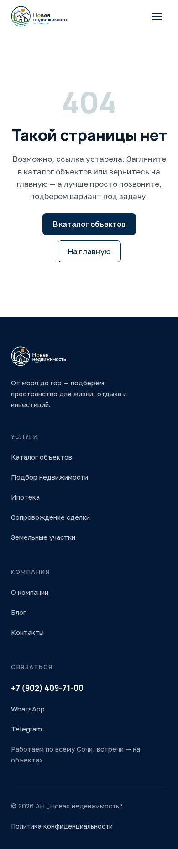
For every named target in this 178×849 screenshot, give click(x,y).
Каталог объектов (41, 457)
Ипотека (25, 497)
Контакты (27, 632)
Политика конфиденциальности (62, 826)
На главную (89, 251)
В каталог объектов (89, 224)
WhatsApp (28, 709)
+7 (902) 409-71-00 (47, 688)
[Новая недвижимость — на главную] (39, 16)
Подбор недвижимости (49, 477)
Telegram (26, 729)
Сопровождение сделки (50, 517)
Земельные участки (43, 537)
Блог (18, 612)
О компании (29, 592)
